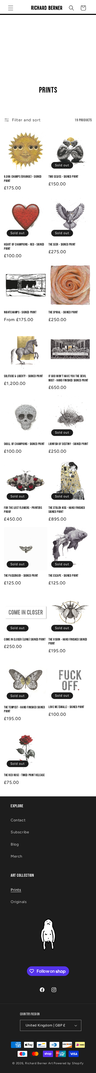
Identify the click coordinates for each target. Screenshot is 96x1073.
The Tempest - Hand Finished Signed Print (24, 709)
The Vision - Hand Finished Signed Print (68, 642)
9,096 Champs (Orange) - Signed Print (23, 179)
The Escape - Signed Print (63, 576)
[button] (11, 8)
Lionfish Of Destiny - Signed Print (68, 444)
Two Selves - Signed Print (63, 177)
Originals (19, 902)
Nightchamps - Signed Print (20, 312)
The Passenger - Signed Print (21, 576)
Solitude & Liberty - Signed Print (23, 376)
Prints (16, 890)
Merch (16, 856)
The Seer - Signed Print (62, 245)
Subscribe (20, 832)
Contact (18, 820)
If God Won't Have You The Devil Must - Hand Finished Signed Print (68, 378)
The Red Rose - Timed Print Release (24, 775)
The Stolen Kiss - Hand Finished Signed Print (67, 510)
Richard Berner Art (39, 1063)
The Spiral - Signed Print (63, 312)
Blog (15, 844)
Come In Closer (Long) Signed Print (24, 640)
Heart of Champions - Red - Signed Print (24, 247)
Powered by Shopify (69, 1063)
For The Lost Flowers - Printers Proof (23, 510)
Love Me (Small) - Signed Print (66, 707)
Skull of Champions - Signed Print (24, 444)
